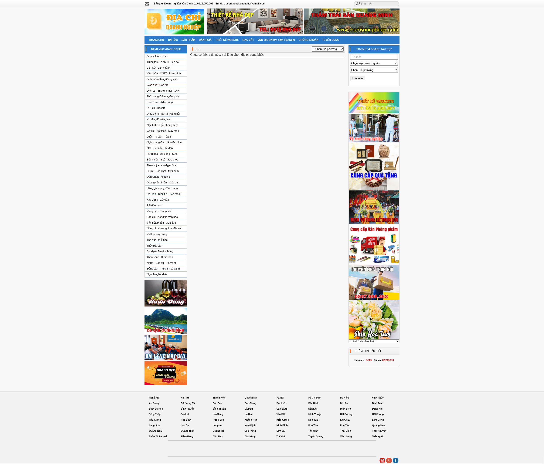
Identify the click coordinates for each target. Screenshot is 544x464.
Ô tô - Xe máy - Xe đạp (160, 148)
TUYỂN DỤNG (330, 39)
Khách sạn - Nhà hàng (160, 102)
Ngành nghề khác (157, 274)
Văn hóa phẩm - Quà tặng (162, 222)
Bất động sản (154, 205)
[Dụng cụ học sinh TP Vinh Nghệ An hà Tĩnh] (374, 263)
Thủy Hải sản (154, 245)
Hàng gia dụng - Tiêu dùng (162, 188)
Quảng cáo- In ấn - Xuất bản (163, 182)
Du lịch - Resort (156, 107)
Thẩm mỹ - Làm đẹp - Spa (162, 165)
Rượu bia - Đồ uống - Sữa (162, 153)
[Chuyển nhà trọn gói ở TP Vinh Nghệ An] (374, 299)
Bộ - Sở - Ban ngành (158, 67)
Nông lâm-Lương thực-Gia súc (164, 228)
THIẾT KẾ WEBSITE (227, 39)
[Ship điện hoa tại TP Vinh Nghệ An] (374, 338)
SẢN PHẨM (188, 39)
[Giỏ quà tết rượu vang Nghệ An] (165, 306)
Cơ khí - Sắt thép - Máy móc (163, 130)
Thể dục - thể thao (157, 239)
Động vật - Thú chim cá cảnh (163, 268)
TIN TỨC (173, 39)
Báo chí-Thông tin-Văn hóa (162, 217)
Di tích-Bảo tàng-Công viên (162, 79)
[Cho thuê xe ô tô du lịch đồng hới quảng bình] (165, 333)
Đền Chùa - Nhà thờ (158, 176)
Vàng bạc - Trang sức (159, 211)
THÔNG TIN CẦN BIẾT (368, 351)
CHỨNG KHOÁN (309, 39)
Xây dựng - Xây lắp (158, 199)
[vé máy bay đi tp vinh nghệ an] (165, 359)
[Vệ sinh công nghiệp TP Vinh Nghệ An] (374, 141)
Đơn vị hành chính (157, 56)
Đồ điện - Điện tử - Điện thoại (164, 194)
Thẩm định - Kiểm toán (160, 257)
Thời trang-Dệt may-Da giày (163, 96)
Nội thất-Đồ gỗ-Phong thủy (162, 125)
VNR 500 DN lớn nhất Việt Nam (276, 39)
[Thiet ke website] (374, 112)
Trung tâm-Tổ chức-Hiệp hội (163, 62)
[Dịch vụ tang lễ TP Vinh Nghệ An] (374, 223)
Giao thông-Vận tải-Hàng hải (163, 113)
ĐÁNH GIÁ (205, 39)
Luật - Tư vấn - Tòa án (159, 136)
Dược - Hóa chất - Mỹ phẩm (163, 171)
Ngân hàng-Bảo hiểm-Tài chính (165, 142)
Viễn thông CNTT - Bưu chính (164, 73)
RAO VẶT (248, 39)
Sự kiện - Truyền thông (160, 251)
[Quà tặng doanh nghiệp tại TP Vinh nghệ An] (374, 189)
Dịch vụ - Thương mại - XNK (163, 90)
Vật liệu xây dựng (157, 234)
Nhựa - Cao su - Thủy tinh (162, 262)
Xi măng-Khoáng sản (159, 119)
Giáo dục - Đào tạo (158, 85)
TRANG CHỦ (156, 39)
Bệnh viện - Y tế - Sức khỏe (162, 159)
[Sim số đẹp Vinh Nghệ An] (165, 384)
